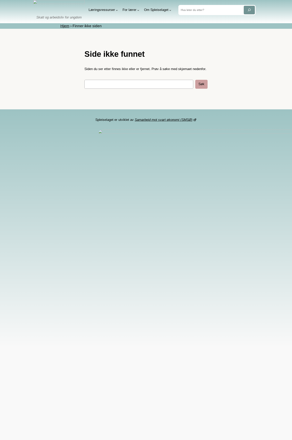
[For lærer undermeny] (138, 10)
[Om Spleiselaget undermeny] (170, 10)
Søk (201, 84)
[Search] (249, 10)
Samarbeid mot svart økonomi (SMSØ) (163, 120)
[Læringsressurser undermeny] (117, 10)
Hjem (64, 26)
